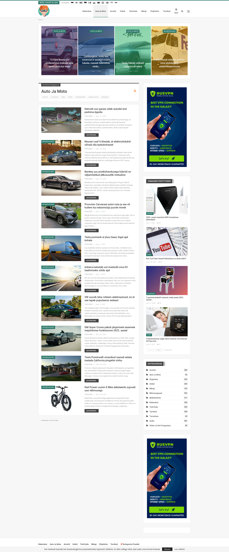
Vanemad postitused (49, 420)
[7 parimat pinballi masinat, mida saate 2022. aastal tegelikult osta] (167, 280)
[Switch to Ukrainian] (111, 2)
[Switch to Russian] (116, 2)
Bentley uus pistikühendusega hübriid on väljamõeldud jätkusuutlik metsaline (108, 173)
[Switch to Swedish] (107, 2)
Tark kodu (133, 11)
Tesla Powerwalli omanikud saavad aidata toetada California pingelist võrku (108, 359)
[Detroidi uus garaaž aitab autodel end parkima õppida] (61, 120)
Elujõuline (155, 11)
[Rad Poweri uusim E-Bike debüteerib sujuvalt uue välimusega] (61, 398)
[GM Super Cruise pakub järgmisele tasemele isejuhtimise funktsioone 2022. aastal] (61, 338)
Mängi (144, 11)
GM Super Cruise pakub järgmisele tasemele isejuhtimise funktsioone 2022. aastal (110, 329)
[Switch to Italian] (90, 2)
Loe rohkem (179, 549)
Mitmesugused (170, 31)
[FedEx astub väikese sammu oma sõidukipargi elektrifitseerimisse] (169, 50)
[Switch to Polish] (94, 2)
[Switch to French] (81, 2)
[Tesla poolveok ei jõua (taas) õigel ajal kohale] (61, 248)
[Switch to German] (85, 2)
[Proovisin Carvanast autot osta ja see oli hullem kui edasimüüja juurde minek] (61, 215)
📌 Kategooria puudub (129, 544)
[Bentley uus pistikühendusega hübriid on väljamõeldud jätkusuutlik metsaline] (61, 183)
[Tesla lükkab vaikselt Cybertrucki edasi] (132, 50)
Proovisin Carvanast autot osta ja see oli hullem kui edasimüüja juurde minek (107, 206)
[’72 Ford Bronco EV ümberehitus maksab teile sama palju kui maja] (59, 50)
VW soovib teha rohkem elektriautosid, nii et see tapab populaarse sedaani (110, 299)
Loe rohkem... (91, 135)
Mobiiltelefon (93, 97)
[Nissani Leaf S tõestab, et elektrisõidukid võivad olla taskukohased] (61, 153)
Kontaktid (65, 2)
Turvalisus (153, 416)
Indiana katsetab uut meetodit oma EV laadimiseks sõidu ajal (106, 269)
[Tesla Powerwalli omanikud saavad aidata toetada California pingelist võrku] (61, 368)
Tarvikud (166, 11)
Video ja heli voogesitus (160, 425)
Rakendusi (86, 11)
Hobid (122, 11)
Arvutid (113, 11)
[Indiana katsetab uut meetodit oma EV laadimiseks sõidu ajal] (61, 278)
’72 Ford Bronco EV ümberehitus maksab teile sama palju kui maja (59, 63)
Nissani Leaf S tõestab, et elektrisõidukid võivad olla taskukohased (108, 143)
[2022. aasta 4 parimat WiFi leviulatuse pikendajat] (167, 200)
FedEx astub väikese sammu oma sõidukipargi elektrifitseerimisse (169, 63)
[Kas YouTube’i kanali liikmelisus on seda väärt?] (167, 241)
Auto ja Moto (100, 11)
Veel (176, 13)
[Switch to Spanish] (103, 2)
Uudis (151, 421)
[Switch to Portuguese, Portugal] (98, 2)
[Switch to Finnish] (76, 2)
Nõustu (167, 549)
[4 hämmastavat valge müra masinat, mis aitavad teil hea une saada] (167, 321)
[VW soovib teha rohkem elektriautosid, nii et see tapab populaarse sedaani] (61, 308)
